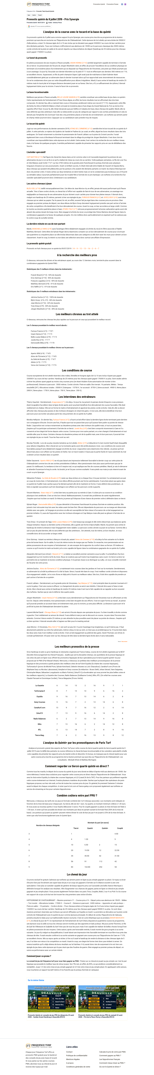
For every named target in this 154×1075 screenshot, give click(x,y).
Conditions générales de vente (78, 1067)
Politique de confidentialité (76, 1055)
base (29, 15)
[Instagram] (125, 4)
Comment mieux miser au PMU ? (112, 1063)
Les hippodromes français (109, 1059)
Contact (69, 1052)
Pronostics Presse (112, 4)
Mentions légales (73, 1059)
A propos (70, 1063)
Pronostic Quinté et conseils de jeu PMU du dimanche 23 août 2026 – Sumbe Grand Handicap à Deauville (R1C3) (51, 1016)
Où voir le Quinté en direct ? (110, 1067)
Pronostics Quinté (99, 4)
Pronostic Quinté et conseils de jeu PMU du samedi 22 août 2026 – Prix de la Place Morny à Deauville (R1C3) (100, 1016)
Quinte (34, 15)
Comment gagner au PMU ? (110, 1055)
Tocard (40, 15)
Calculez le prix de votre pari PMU (112, 1052)
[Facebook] (122, 4)
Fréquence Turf (31, 11)
